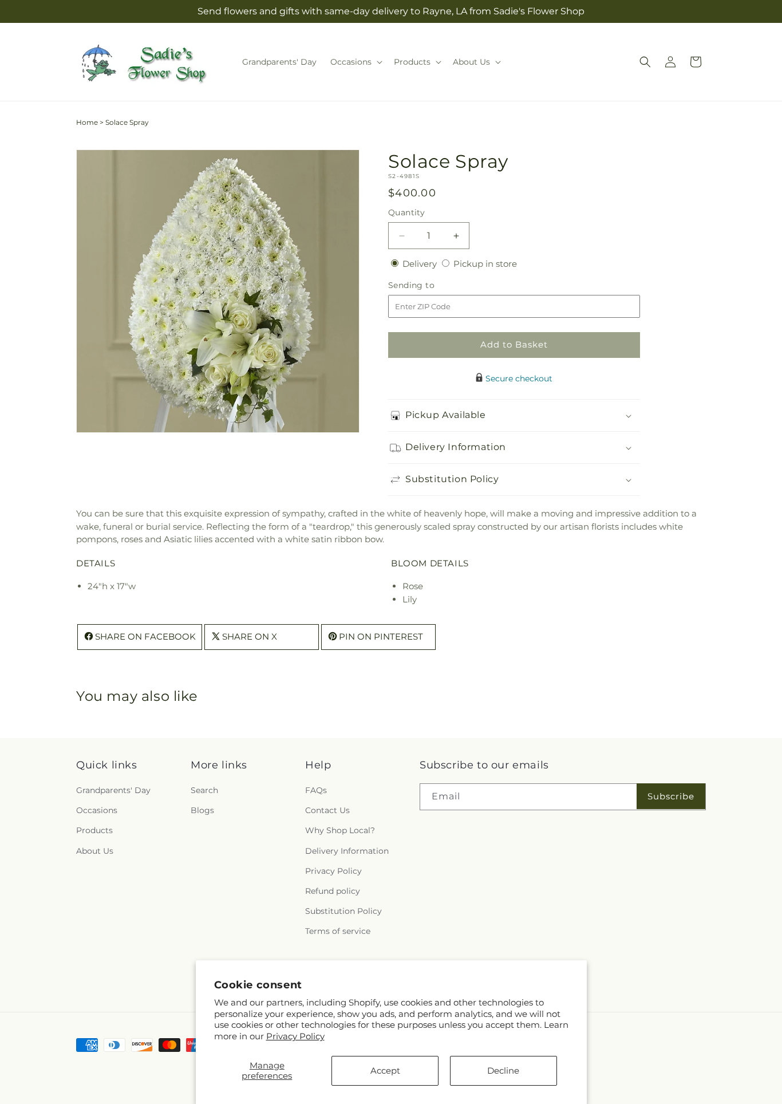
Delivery (420, 263)
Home (87, 122)
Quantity (406, 212)
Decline (503, 1070)
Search (204, 790)
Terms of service (337, 931)
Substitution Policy (343, 911)
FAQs (316, 790)
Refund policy (332, 891)
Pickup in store (485, 263)
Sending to (428, 285)
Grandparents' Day (113, 790)
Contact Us (327, 810)
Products (94, 830)
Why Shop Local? (340, 830)
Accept (385, 1070)
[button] (355, 62)
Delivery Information (347, 851)
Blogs (202, 810)
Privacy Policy (295, 1036)
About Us (94, 851)
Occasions (96, 810)
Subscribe (670, 796)
